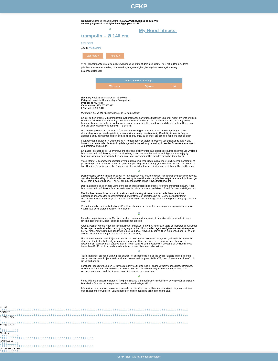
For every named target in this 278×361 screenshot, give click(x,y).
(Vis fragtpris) (95, 48)
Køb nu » (115, 56)
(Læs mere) (87, 43)
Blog (128, 357)
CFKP (139, 6)
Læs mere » (93, 56)
